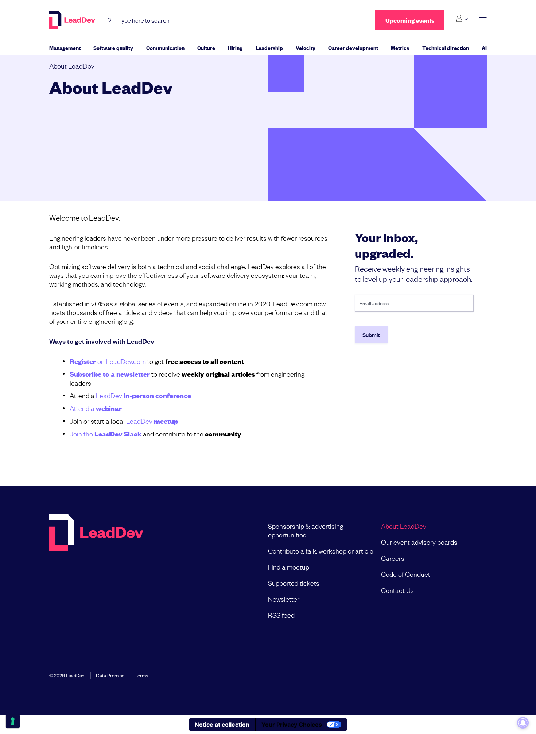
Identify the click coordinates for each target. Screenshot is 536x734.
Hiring (235, 47)
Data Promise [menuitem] (110, 675)
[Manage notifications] (523, 723)
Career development (353, 47)
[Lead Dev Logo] (73, 20)
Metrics (400, 47)
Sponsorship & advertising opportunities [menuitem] (305, 530)
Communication (165, 47)
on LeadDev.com (108, 361)
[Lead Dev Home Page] (96, 570)
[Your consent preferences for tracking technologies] (13, 721)
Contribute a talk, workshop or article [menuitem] (320, 550)
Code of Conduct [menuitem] (405, 574)
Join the (105, 433)
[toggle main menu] (483, 20)
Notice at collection (222, 724)
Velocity (305, 47)
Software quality (113, 47)
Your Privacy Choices (291, 724)
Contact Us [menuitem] (397, 590)
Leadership (269, 47)
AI (484, 47)
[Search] (110, 20)
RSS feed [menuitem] (281, 614)
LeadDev (143, 395)
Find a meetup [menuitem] (288, 566)
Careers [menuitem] (392, 558)
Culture (206, 47)
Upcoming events (409, 20)
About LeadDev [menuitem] (403, 525)
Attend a (96, 408)
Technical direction (445, 47)
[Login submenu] (461, 19)
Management (65, 47)
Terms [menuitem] (141, 675)
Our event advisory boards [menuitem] (419, 541)
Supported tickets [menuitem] (293, 582)
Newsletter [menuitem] (283, 598)
